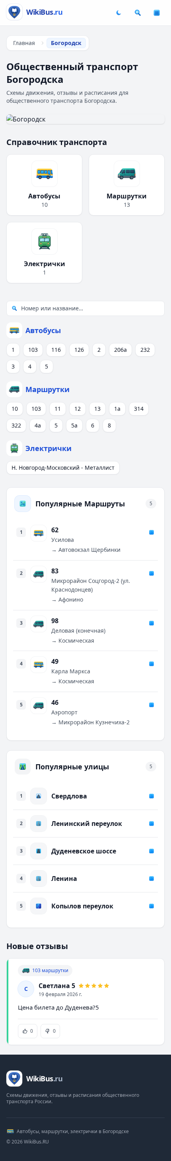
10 (15, 408)
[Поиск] (138, 13)
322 (16, 425)
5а (74, 425)
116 (56, 349)
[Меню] (157, 13)
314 (139, 408)
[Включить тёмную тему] (118, 13)
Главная (24, 43)
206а (120, 349)
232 (145, 349)
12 (77, 408)
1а (117, 408)
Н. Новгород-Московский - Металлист (63, 467)
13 (97, 408)
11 (57, 408)
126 (79, 349)
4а (38, 425)
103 (33, 349)
